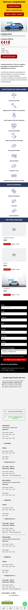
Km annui (4, 336)
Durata (3, 329)
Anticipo (3, 342)
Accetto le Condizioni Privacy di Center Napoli (13, 356)
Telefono (3, 317)
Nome (3, 305)
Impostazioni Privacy (7, 602)
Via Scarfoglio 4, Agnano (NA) (9, 427)
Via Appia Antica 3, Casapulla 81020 (11, 482)
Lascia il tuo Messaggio (8, 348)
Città (2, 323)
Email (3, 311)
